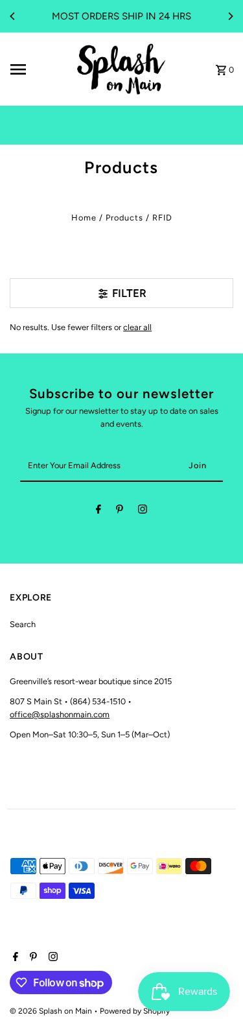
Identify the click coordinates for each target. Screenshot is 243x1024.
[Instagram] (142, 511)
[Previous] (13, 16)
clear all (137, 327)
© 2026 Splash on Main (52, 1011)
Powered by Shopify (135, 1011)
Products (124, 217)
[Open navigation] (37, 69)
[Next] (230, 16)
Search (23, 624)
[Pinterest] (119, 511)
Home (84, 217)
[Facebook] (98, 511)
